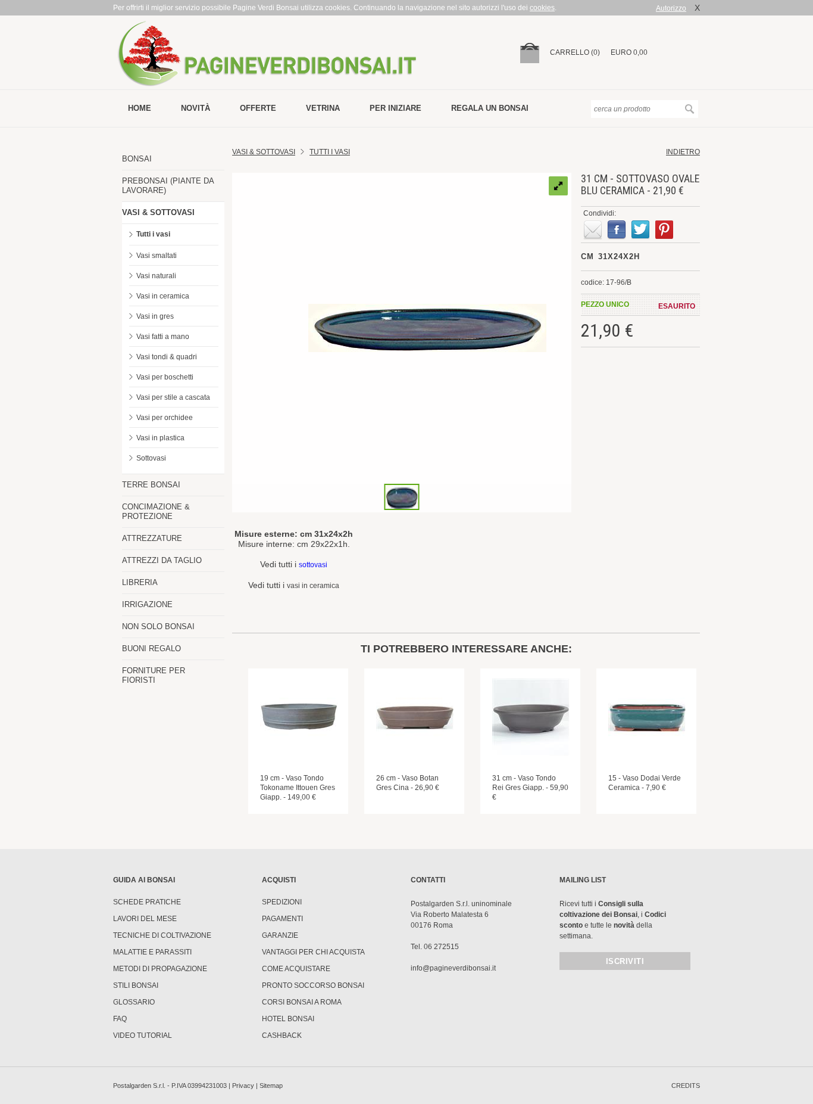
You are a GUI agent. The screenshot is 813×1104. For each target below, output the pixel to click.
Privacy (243, 1085)
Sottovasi (151, 458)
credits (685, 1085)
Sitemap (271, 1085)
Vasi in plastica (160, 438)
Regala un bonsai (490, 108)
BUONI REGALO (151, 648)
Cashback (282, 1035)
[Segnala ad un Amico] (593, 229)
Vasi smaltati (156, 255)
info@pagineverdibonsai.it (453, 968)
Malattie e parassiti (152, 952)
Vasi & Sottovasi (263, 152)
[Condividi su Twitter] (640, 229)
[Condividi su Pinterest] (664, 229)
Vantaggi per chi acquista (313, 952)
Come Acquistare (296, 969)
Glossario (134, 1002)
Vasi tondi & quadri (166, 357)
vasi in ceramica (313, 585)
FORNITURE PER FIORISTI (153, 675)
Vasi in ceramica (162, 296)
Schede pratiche (147, 902)
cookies (542, 8)
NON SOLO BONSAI (158, 626)
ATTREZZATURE (152, 538)
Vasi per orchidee (164, 417)
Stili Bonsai (135, 985)
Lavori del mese (145, 919)
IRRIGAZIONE (147, 604)
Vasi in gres (155, 316)
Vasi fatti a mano (162, 336)
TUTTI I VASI (329, 152)
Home (139, 108)
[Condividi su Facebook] (616, 229)
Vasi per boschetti (164, 377)
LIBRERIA (140, 582)
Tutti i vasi (153, 234)
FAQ (120, 1019)
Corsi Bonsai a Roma (302, 1002)
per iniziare (395, 108)
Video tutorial (142, 1035)
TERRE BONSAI (151, 484)
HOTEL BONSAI (288, 1019)
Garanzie (280, 935)
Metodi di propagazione (160, 969)
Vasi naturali (156, 276)
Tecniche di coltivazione (162, 935)
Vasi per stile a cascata (173, 397)
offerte (258, 108)
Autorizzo (671, 8)
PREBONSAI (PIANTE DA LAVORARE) (168, 185)
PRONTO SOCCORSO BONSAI (313, 985)
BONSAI (137, 158)
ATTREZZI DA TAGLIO (162, 560)
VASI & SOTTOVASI (158, 212)
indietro (683, 152)
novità (195, 108)
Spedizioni (282, 902)
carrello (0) (575, 52)
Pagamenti (282, 919)
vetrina (323, 108)
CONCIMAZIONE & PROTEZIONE (156, 511)
